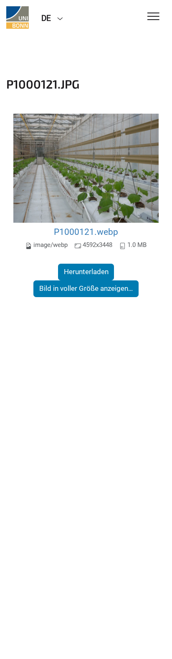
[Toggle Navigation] (153, 16)
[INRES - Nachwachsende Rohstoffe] (17, 17)
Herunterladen (86, 271)
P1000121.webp (86, 231)
